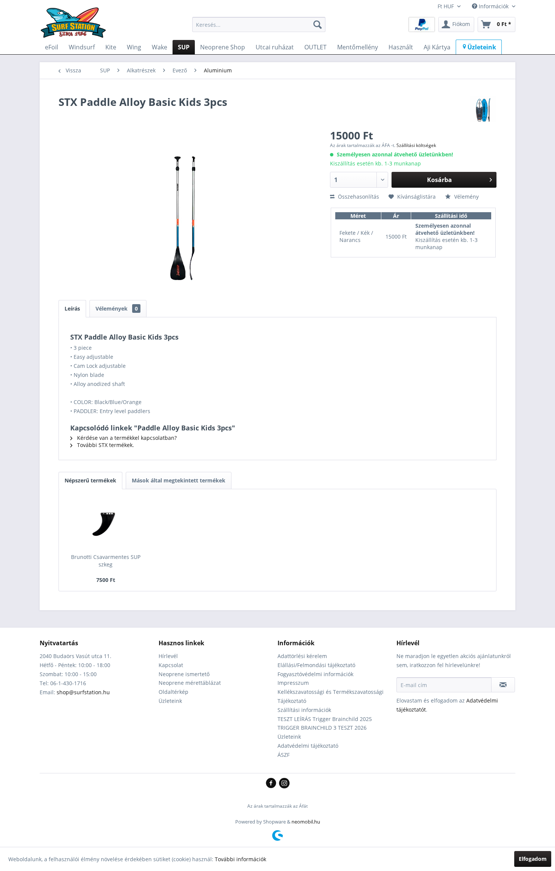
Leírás (72, 308)
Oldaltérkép (173, 691)
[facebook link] (272, 783)
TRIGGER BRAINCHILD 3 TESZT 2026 (322, 727)
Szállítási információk (304, 709)
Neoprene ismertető (184, 674)
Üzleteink (170, 700)
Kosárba (439, 180)
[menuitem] (258, 24)
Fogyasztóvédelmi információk (315, 674)
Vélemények (117, 308)
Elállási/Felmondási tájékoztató (316, 665)
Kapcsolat (171, 665)
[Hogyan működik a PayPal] (422, 24)
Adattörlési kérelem (302, 656)
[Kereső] (317, 24)
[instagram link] (284, 783)
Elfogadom (533, 858)
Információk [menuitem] (493, 6)
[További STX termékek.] (483, 109)
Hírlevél (168, 656)
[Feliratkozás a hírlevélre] (503, 684)
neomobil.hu (305, 821)
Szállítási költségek (416, 145)
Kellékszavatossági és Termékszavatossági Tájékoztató (331, 696)
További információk (240, 859)
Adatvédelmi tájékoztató (308, 745)
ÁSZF (284, 754)
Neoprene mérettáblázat (190, 682)
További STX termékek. (105, 445)
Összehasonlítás (357, 196)
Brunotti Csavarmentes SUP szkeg (105, 560)
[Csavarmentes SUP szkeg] (105, 523)
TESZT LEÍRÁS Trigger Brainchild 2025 (325, 719)
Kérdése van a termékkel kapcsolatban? (126, 437)
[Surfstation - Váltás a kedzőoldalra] (75, 26)
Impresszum (293, 682)
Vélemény (466, 196)
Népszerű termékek (90, 480)
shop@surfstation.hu (83, 692)
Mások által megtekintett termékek (178, 480)
